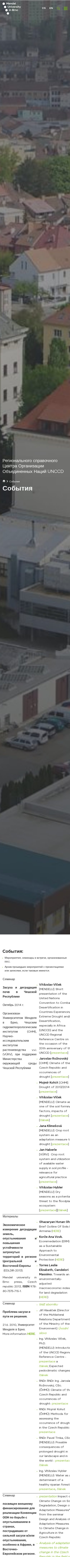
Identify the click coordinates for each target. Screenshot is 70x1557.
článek (44, 1120)
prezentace (59, 1053)
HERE (56, 1231)
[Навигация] (65, 8)
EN (51, 8)
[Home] (4, 482)
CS (44, 8)
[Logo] (18, 8)
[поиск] (58, 8)
